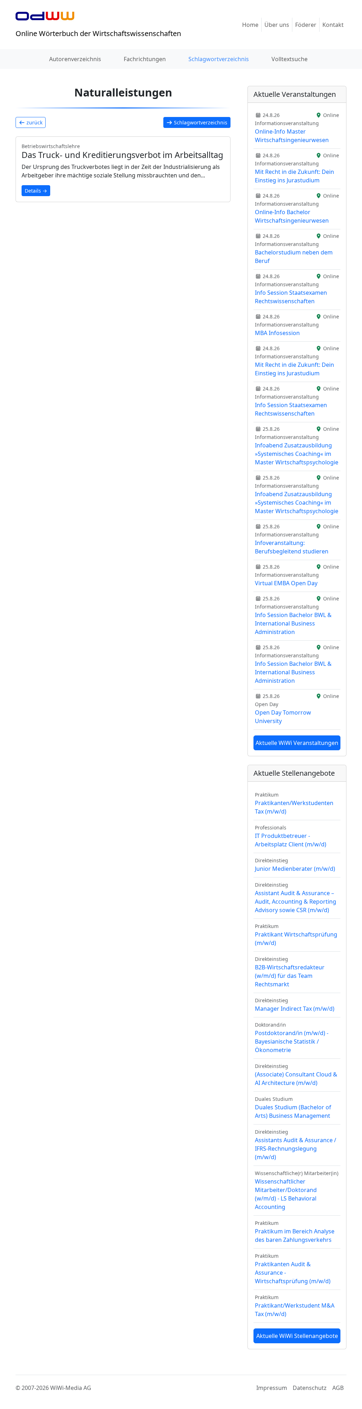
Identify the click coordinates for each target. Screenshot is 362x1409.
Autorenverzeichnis (75, 59)
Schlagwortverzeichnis (218, 59)
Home (250, 25)
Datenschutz (310, 1388)
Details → (36, 190)
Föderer (305, 25)
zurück (33, 122)
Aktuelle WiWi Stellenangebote (297, 1336)
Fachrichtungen (145, 59)
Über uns (276, 25)
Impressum (271, 1388)
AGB (338, 1388)
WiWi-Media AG (70, 1388)
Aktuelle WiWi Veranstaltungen (297, 743)
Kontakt (333, 25)
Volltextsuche (290, 59)
